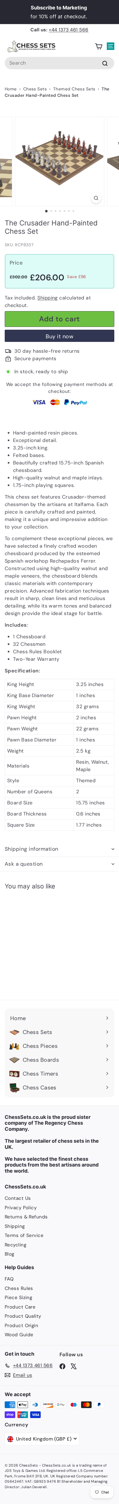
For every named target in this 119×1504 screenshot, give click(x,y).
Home (11, 89)
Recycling (15, 1245)
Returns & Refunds (26, 1217)
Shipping (47, 297)
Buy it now (59, 336)
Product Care (20, 1307)
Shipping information (31, 848)
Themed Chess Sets (74, 89)
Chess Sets (35, 89)
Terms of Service (24, 1235)
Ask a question (24, 863)
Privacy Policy (21, 1208)
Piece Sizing (18, 1297)
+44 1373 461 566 (68, 30)
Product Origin (21, 1325)
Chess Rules (19, 1288)
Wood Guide (19, 1335)
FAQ (9, 1279)
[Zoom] (96, 197)
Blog (9, 1254)
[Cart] (98, 46)
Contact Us (18, 1198)
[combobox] (59, 63)
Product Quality (23, 1316)
